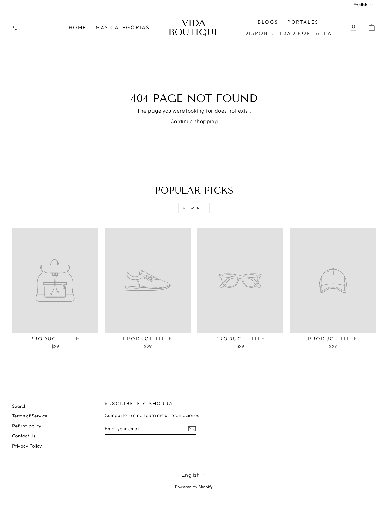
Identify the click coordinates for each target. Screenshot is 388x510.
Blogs (268, 22)
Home (78, 27)
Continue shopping (194, 121)
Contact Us (23, 436)
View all (194, 208)
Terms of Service (29, 416)
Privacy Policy (27, 446)
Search (19, 406)
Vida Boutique (194, 28)
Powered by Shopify (194, 486)
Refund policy (27, 426)
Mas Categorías (123, 27)
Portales (303, 22)
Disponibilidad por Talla (288, 33)
